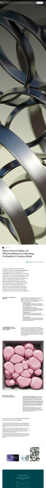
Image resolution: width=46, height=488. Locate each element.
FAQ (34, 2)
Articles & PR (18, 2)
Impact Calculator (7, 2)
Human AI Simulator (13, 2)
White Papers (23, 2)
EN (44, 2)
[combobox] (44, 2)
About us (31, 2)
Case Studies (27, 2)
